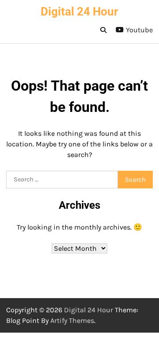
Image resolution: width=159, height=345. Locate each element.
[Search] (103, 30)
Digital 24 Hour (79, 11)
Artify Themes (72, 320)
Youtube (139, 30)
